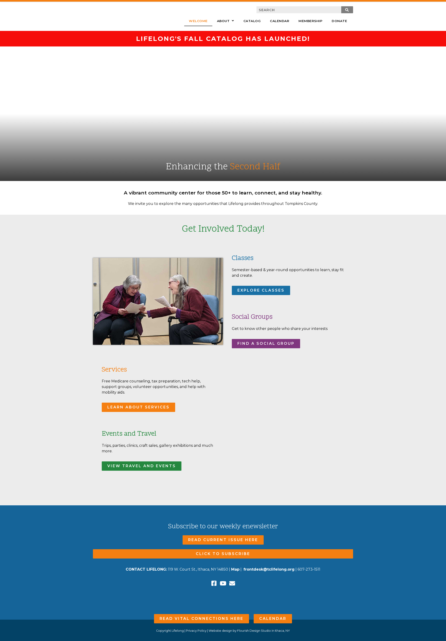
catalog (252, 21)
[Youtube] (223, 583)
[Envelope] (232, 583)
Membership (310, 21)
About (223, 21)
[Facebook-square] (214, 583)
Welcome (198, 21)
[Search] (347, 9)
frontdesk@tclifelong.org (269, 569)
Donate (339, 21)
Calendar (279, 21)
